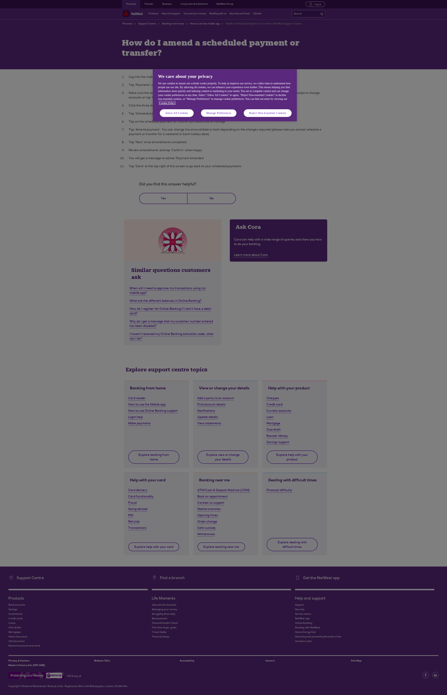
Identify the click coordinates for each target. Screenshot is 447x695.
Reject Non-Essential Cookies (267, 113)
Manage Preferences (218, 113)
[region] (225, 95)
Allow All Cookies (176, 113)
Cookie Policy (167, 102)
